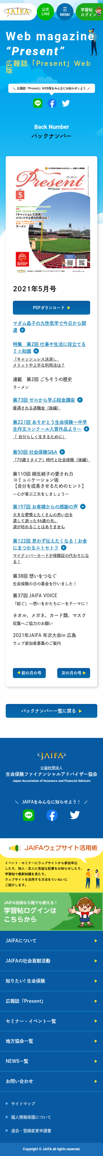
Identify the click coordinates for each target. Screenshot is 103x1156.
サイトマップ (23, 1104)
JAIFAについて (21, 940)
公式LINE (45, 11)
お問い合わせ (19, 1081)
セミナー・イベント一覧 (31, 1021)
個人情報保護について (31, 1117)
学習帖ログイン (89, 12)
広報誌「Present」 (26, 1001)
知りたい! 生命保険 (25, 981)
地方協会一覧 (19, 1041)
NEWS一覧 (17, 1061)
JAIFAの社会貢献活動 (28, 960)
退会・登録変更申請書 (31, 1131)
